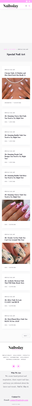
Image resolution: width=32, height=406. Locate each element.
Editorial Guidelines (13, 359)
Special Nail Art (10, 69)
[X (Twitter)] (26, 1)
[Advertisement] (16, 26)
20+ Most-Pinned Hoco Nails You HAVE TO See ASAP (16, 320)
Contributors (14, 357)
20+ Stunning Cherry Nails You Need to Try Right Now (15, 196)
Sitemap (23, 359)
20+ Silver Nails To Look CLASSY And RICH (13, 301)
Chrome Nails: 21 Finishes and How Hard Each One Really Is (15, 74)
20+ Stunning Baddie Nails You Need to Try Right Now (15, 136)
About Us (6, 357)
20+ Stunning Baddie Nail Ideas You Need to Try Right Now (15, 176)
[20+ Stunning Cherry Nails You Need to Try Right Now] (16, 210)
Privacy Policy (7, 355)
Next (25, 336)
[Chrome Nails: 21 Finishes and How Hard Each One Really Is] (16, 88)
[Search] (29, 6)
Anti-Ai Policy (24, 357)
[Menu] (26, 6)
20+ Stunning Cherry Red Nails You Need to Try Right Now (15, 117)
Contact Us (26, 355)
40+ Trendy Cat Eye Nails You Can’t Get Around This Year (15, 239)
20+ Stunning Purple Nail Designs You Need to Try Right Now (15, 156)
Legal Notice (17, 355)
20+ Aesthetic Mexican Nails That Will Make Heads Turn (14, 282)
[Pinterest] (29, 1)
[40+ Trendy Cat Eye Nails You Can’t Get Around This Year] (16, 253)
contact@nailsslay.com (19, 400)
